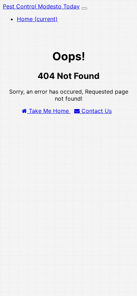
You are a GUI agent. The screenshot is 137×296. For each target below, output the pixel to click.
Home (37, 18)
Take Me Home (49, 110)
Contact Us (96, 110)
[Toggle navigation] (84, 8)
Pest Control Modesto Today (41, 6)
